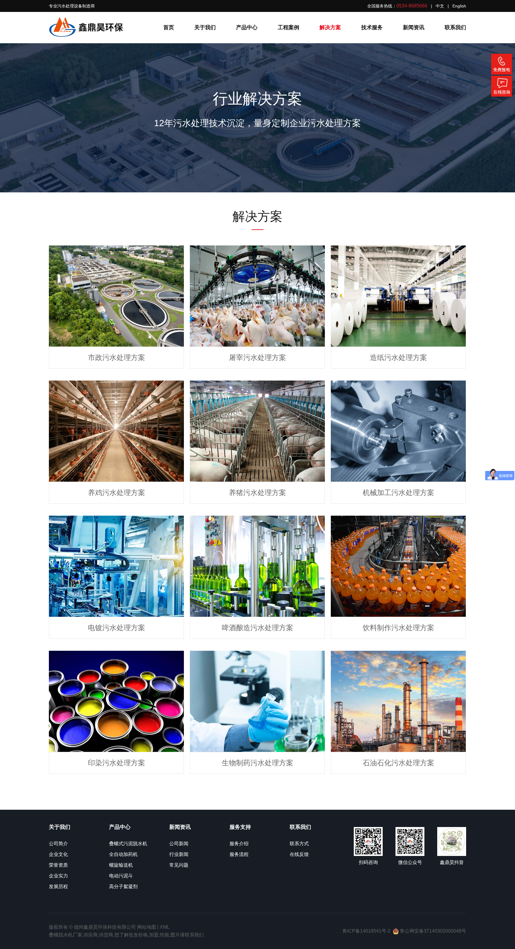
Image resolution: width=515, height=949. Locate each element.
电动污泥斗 (121, 875)
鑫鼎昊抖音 (452, 862)
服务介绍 (239, 843)
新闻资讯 (413, 27)
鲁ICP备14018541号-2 (366, 930)
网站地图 (146, 927)
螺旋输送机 (121, 865)
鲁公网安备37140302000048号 (432, 930)
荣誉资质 (58, 865)
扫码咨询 (368, 862)
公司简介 (58, 843)
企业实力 (58, 875)
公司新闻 (178, 843)
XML (165, 927)
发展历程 (58, 886)
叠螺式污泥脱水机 (128, 843)
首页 (168, 27)
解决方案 (330, 27)
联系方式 (299, 843)
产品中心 (247, 27)
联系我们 (455, 27)
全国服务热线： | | (416, 5)
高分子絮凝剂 (123, 886)
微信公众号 (410, 862)
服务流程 (239, 854)
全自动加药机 (123, 854)
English (459, 6)
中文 (440, 6)
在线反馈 (299, 854)
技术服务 (372, 27)
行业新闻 (178, 854)
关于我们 (205, 27)
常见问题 (178, 865)
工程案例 (288, 27)
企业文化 (58, 854)
